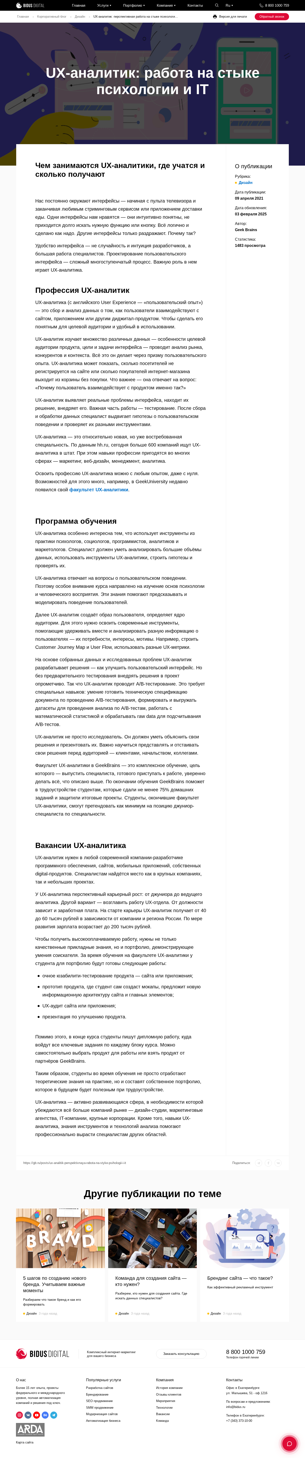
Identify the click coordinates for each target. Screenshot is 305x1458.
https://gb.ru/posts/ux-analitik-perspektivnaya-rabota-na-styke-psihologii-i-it (74, 1163)
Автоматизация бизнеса (103, 1420)
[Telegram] (53, 1415)
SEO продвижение (99, 1401)
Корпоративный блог (51, 16)
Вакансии (163, 1414)
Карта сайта (24, 1442)
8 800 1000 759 (277, 5)
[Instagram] (19, 1415)
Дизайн (80, 16)
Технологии (164, 1407)
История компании (169, 1388)
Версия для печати (233, 16)
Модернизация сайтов (102, 1414)
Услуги (102, 5)
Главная (78, 5)
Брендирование (97, 1394)
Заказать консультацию (181, 1354)
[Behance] (45, 1415)
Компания (165, 5)
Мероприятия (165, 1401)
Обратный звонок (271, 16)
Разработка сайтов (99, 1388)
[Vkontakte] (28, 1415)
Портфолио (132, 5)
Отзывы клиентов (168, 1394)
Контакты (195, 5)
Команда (162, 1420)
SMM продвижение (99, 1407)
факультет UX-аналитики (98, 489)
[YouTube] (36, 1415)
